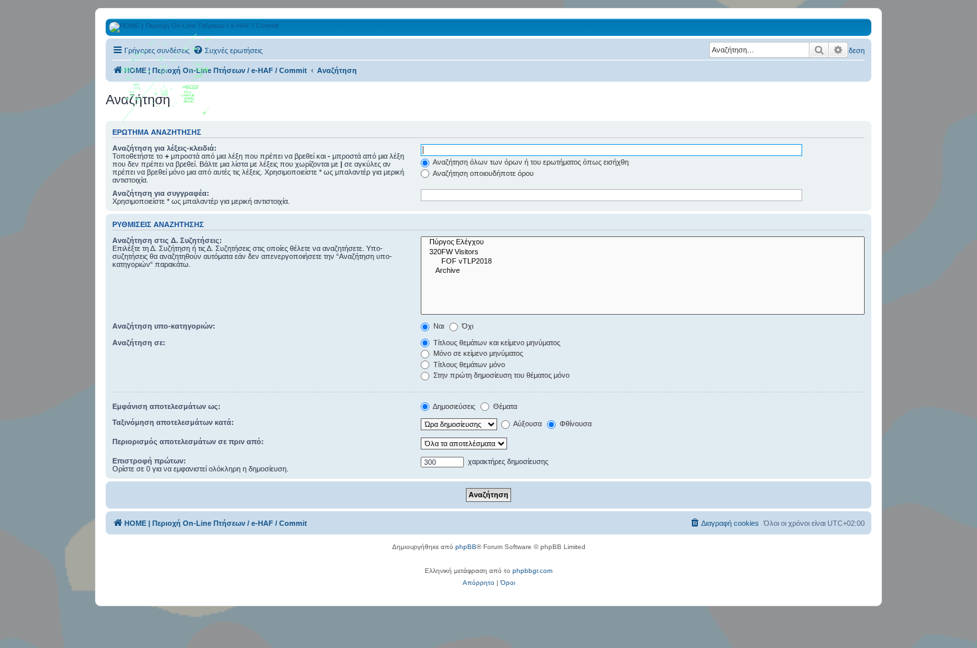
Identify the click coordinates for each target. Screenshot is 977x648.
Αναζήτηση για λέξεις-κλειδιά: (164, 148)
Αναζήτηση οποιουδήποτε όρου (482, 173)
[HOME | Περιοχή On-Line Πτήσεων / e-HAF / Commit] (166, 82)
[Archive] (642, 271)
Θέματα (504, 406)
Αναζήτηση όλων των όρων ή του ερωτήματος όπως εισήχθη (530, 162)
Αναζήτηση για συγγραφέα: (160, 193)
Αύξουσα (527, 424)
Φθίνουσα (575, 424)
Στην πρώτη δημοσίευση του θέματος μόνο (500, 375)
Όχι (466, 326)
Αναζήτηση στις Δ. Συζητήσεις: (167, 240)
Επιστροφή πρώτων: (149, 461)
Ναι (437, 326)
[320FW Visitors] (642, 252)
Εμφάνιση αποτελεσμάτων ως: (166, 406)
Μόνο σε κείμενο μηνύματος (477, 353)
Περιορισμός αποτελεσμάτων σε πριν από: (188, 442)
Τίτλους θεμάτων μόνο (468, 364)
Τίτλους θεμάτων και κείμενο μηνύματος (495, 343)
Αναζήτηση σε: (138, 343)
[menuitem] (228, 50)
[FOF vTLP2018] (642, 261)
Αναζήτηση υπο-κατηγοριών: (163, 326)
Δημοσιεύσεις (453, 406)
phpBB (466, 546)
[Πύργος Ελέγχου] (642, 242)
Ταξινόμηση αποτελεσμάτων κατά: (173, 422)
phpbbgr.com (532, 570)
